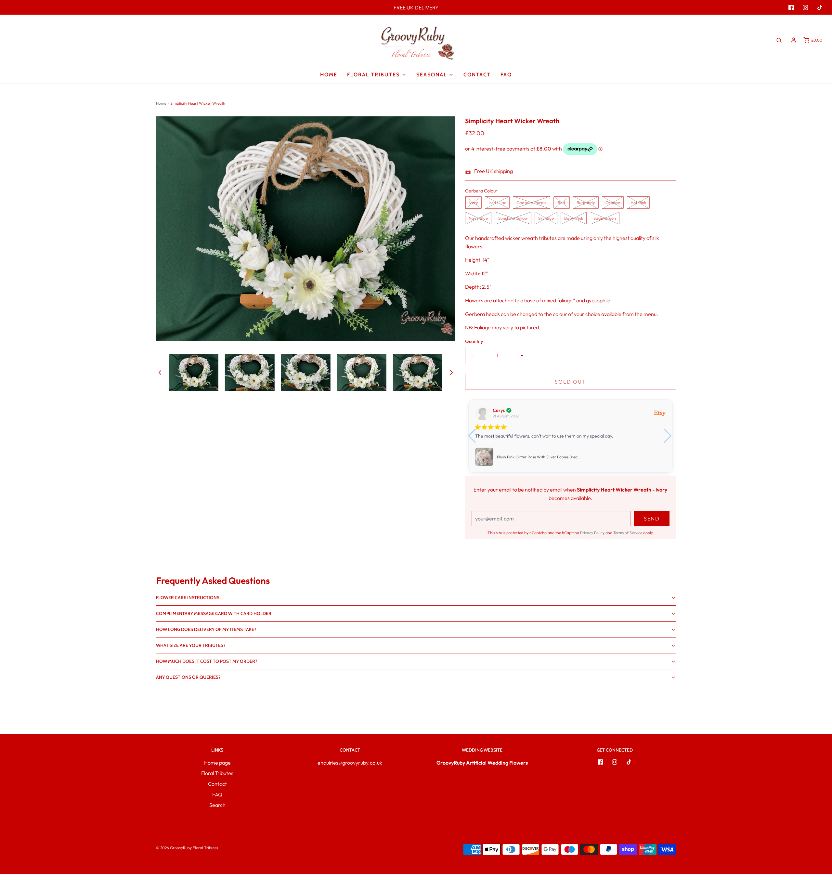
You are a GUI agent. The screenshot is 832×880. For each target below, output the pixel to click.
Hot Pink (638, 202)
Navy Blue (478, 218)
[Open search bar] (779, 40)
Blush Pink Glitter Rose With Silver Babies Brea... (538, 456)
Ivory (473, 202)
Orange (612, 202)
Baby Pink (573, 218)
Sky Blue (546, 218)
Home (328, 75)
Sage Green (604, 218)
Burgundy (586, 202)
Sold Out (570, 381)
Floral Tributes (217, 773)
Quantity (474, 341)
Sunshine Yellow (513, 218)
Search (217, 805)
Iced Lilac (497, 202)
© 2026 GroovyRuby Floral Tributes (187, 847)
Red (561, 202)
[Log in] (794, 40)
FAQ (506, 75)
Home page (217, 762)
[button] (160, 372)
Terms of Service (627, 532)
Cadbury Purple (531, 202)
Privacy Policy (592, 532)
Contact (477, 75)
